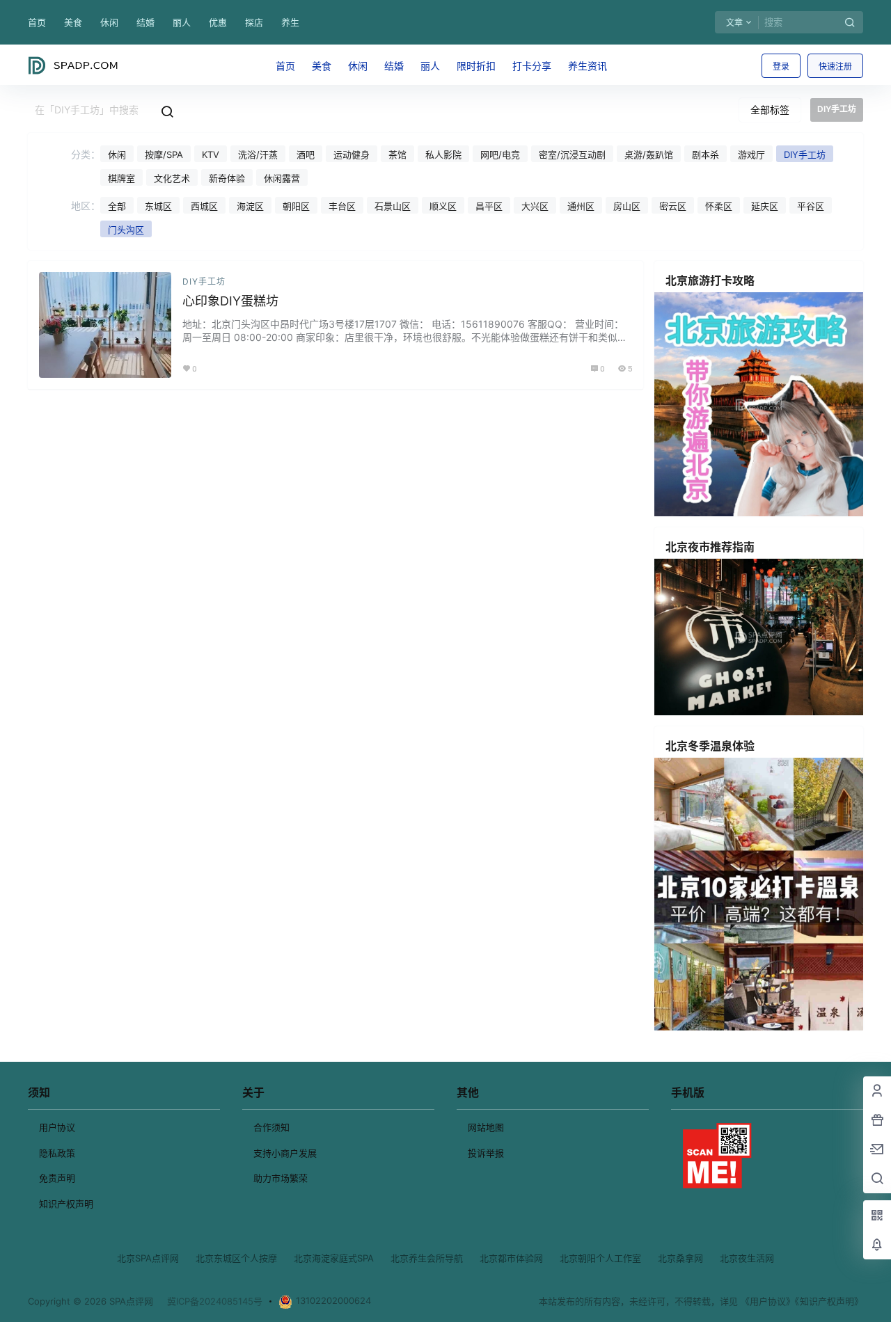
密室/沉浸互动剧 (572, 154)
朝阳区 (296, 206)
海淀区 (250, 206)
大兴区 (535, 206)
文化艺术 (172, 178)
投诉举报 (486, 1152)
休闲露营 (282, 178)
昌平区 (489, 206)
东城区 (158, 206)
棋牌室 (121, 178)
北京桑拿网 (680, 1258)
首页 (37, 22)
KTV (210, 154)
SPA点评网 (130, 1301)
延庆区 (764, 206)
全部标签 (769, 110)
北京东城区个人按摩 (236, 1258)
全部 (117, 206)
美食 (73, 22)
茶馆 (397, 154)
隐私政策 (57, 1152)
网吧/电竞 (500, 154)
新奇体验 (227, 178)
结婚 (145, 22)
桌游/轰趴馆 (648, 154)
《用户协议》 (768, 1301)
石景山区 (392, 206)
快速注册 (835, 66)
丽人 (182, 22)
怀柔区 (718, 206)
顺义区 (443, 206)
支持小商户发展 (285, 1152)
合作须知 (271, 1127)
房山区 (626, 206)
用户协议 (57, 1127)
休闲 (109, 22)
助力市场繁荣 (280, 1178)
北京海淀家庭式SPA (334, 1258)
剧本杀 (705, 154)
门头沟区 (126, 229)
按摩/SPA (164, 154)
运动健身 (351, 154)
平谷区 (810, 206)
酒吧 (306, 154)
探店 (254, 22)
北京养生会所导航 (427, 1258)
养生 (290, 22)
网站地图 (486, 1127)
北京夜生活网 (747, 1258)
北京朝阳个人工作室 (600, 1258)
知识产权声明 (66, 1203)
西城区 (204, 206)
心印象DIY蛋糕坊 (230, 301)
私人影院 (443, 154)
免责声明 (57, 1178)
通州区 (580, 206)
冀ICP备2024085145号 (214, 1301)
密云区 (672, 206)
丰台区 (342, 206)
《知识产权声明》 (829, 1301)
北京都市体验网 (511, 1258)
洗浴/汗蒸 (258, 154)
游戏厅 (751, 154)
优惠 (218, 22)
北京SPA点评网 (148, 1258)
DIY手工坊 (805, 154)
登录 (781, 66)
